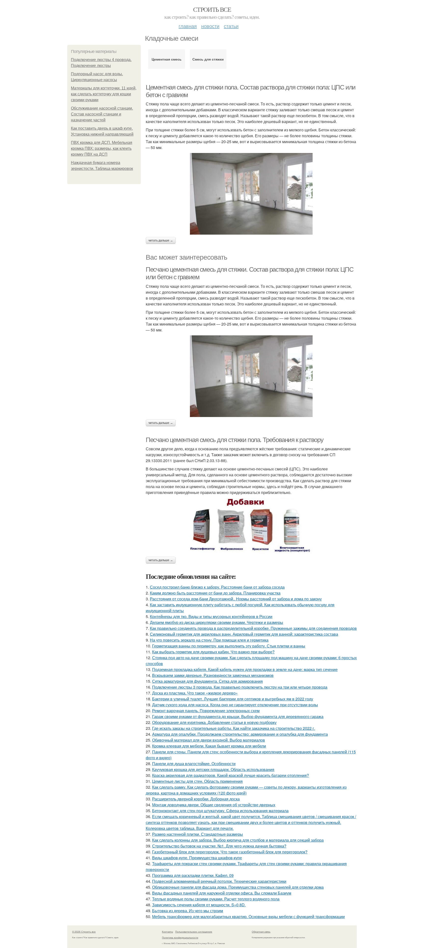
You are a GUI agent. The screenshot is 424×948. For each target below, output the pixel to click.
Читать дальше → (160, 240)
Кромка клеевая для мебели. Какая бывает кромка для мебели (209, 746)
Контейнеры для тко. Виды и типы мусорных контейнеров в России (211, 616)
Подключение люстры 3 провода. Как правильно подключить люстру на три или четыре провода (239, 687)
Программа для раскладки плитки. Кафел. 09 (193, 875)
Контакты (167, 931)
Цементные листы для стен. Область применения (197, 781)
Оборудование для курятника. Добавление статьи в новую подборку (214, 722)
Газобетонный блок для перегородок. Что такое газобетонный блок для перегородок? (229, 852)
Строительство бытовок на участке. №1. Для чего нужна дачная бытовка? (219, 846)
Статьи (231, 25)
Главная (188, 25)
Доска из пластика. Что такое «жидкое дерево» (195, 693)
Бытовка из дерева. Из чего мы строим (187, 910)
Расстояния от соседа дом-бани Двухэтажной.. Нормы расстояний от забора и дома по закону (236, 599)
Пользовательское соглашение (193, 931)
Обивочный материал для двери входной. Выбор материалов (208, 740)
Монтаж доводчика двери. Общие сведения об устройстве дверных (213, 805)
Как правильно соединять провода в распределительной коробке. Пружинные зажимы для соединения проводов (253, 628)
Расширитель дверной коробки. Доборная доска (196, 799)
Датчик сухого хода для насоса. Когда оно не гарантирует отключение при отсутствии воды (235, 705)
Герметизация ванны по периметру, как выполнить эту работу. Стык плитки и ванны (228, 646)
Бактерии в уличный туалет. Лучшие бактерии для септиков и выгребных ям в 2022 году (232, 699)
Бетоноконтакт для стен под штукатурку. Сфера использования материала (220, 810)
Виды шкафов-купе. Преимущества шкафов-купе (197, 857)
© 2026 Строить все (84, 931)
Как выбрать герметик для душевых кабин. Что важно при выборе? (213, 652)
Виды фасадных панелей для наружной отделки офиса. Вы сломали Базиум (221, 893)
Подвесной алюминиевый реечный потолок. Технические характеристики (219, 881)
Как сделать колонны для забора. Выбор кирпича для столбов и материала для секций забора (238, 840)
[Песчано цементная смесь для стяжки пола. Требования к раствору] (251, 526)
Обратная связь (261, 931)
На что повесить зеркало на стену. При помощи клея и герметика (209, 640)
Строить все (212, 9)
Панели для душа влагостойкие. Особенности (194, 763)
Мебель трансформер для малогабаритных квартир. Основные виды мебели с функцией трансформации (248, 916)
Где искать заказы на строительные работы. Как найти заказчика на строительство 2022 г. (233, 728)
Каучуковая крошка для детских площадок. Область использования (213, 769)
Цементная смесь (167, 59)
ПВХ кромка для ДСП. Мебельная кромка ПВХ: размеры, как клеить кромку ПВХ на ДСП (101, 148)
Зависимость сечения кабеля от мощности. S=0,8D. (199, 905)
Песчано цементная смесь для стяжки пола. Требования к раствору (234, 439)
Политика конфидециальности (180, 937)
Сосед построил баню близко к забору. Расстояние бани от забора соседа (217, 587)
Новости (210, 25)
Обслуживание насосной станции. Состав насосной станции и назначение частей (102, 114)
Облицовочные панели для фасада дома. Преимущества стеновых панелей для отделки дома (238, 887)
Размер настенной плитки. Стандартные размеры (197, 834)
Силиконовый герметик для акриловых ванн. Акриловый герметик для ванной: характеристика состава (244, 634)
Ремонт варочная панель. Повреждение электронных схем (206, 710)
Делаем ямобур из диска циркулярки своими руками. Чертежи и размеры (216, 622)
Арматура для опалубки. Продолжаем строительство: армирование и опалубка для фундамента (240, 734)
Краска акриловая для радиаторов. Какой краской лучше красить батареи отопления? (230, 775)
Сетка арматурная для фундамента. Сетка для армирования (207, 681)
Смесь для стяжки (208, 59)
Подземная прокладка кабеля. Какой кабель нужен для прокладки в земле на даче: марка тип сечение (245, 669)
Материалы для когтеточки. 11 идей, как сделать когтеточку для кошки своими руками (103, 94)
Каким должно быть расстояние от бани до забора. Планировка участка (215, 593)
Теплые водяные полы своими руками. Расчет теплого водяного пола (215, 899)
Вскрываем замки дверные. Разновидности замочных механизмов (213, 675)
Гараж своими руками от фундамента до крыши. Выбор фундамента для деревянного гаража (237, 716)
